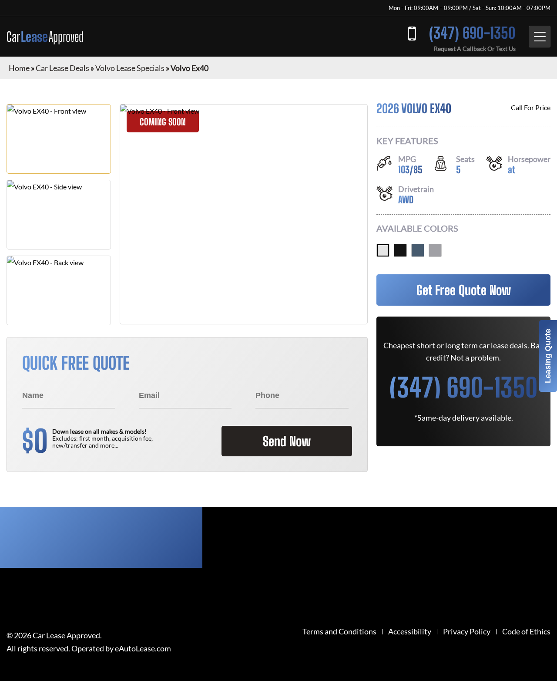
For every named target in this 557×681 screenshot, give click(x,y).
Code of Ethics (526, 631)
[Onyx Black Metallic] (400, 250)
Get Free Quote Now (463, 290)
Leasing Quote (548, 356)
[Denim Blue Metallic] (418, 250)
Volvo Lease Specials (129, 68)
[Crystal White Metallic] (383, 250)
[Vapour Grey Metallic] (435, 250)
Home (19, 68)
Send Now (287, 441)
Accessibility (409, 631)
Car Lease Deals (62, 68)
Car (45, 36)
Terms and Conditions (339, 631)
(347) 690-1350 (472, 33)
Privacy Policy (466, 631)
